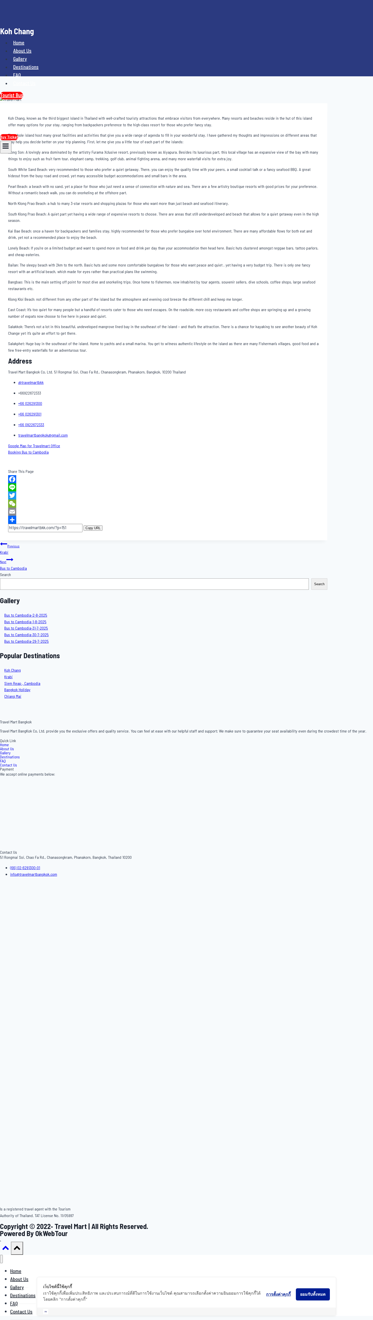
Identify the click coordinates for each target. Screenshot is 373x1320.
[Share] (163, 520)
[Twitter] (163, 495)
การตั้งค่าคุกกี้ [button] (278, 1294)
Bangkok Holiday (17, 690)
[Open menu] (5, 147)
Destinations (26, 67)
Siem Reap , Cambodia (22, 684)
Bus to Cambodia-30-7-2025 (26, 635)
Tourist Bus (11, 95)
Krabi (10, 550)
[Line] (163, 487)
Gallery (20, 59)
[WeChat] (163, 504)
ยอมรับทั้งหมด (313, 1294)
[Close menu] (1, 1259)
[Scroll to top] (5, 1249)
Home (18, 43)
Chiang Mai (12, 696)
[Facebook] (163, 479)
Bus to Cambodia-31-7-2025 (26, 628)
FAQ (17, 75)
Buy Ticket (9, 137)
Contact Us (24, 83)
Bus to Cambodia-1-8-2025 (25, 622)
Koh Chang (12, 670)
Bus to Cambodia (13, 566)
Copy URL (93, 528)
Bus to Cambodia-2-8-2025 (25, 615)
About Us (22, 51)
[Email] (163, 512)
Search (5, 575)
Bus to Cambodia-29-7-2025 (26, 641)
